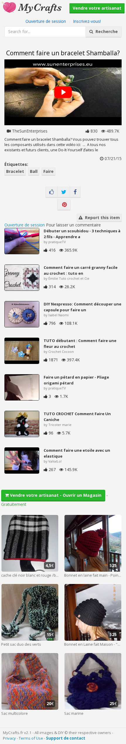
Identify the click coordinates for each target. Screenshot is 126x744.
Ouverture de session (45, 21)
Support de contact (65, 738)
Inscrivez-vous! (87, 21)
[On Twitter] (63, 192)
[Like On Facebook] (51, 192)
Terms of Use (31, 738)
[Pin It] (64, 205)
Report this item (101, 217)
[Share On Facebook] (75, 192)
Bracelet (15, 171)
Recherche (105, 31)
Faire (48, 171)
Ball (34, 171)
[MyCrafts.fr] (32, 7)
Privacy (9, 738)
